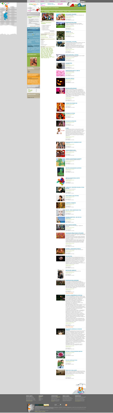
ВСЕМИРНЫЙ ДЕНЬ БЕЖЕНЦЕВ (72, 280)
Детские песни (77, 398)
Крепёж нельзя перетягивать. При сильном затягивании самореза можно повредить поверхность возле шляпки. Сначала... (33, 48)
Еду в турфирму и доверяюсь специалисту (34, 19)
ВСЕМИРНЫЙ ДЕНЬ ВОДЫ (71, 22)
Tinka (44, 52)
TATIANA (42, 54)
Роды (41, 4)
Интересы (29, 398)
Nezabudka (51, 50)
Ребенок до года (50, 3)
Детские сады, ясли (54, 399)
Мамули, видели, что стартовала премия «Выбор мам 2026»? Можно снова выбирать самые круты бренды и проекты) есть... (33, 81)
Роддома (52, 396)
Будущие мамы (28, 397)
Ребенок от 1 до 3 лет (51, 4)
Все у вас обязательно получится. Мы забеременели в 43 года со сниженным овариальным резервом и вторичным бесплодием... (33, 41)
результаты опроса (33, 26)
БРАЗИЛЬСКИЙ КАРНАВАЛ (71, 88)
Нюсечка (45, 57)
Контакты (43, 411)
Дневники (32, 397)
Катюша (50, 56)
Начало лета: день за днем (71, 370)
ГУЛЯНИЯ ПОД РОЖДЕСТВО (71, 103)
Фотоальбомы (47, 11)
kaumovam (43, 51)
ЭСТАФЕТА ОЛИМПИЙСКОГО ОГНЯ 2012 (74, 295)
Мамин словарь (83, 396)
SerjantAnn (43, 56)
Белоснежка (47, 51)
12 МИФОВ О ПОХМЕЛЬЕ (71, 202)
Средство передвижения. (46, 25)
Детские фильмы (82, 399)
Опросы (40, 398)
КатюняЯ (51, 52)
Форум (56, 11)
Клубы (40, 397)
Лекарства (52, 398)
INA (51, 53)
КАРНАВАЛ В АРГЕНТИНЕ (71, 121)
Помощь (65, 11)
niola (47, 53)
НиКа (47, 54)
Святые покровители (68, 399)
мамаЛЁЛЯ (51, 48)
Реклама (36, 411)
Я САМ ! (67, 128)
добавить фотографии (69, 326)
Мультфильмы (77, 399)
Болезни (56, 398)
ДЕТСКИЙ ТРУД (69, 256)
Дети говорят (33, 398)
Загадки (83, 397)
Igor (45, 54)
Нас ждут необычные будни (71, 360)
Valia (47, 49)
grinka (42, 52)
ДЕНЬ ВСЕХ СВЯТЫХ (70, 78)
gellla (49, 49)
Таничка (50, 54)
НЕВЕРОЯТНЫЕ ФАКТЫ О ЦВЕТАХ (73, 70)
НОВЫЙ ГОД (68, 31)
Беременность (43, 3)
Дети (27, 398)
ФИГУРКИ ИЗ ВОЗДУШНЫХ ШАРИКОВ (73, 167)
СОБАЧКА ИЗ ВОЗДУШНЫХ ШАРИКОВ (73, 158)
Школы (59, 399)
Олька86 (44, 53)
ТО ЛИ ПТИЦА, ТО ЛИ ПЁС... (71, 41)
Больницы (52, 397)
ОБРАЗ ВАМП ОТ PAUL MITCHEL (72, 195)
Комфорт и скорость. (45, 26)
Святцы (64, 399)
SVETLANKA (43, 48)
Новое (70, 11)
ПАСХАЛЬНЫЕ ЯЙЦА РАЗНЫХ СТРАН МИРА (75, 233)
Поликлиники (56, 397)
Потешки (81, 397)
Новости (40, 400)
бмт (44, 50)
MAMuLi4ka (46, 55)
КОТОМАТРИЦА (69, 63)
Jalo (49, 53)
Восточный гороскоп (66, 397)
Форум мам (40, 396)
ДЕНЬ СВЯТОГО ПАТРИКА (71, 224)
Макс (42, 53)
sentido (47, 48)
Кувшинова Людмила (44, 37)
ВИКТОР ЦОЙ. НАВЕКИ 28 (71, 270)
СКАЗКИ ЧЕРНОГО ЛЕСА (71, 150)
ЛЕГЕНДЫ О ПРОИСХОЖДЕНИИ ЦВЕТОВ (74, 351)
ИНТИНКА (47, 50)
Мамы (27, 396)
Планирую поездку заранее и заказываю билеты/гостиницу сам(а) (34, 21)
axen (48, 57)
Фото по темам (33, 399)
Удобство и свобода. (45, 27)
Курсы (55, 396)
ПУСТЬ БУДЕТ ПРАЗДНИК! (71, 14)
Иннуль (42, 55)
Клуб (42, 11)
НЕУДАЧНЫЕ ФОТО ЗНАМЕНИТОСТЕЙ (73, 142)
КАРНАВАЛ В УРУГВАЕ (70, 113)
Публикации (61, 11)
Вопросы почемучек (78, 396)
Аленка (42, 49)
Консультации (58, 396)
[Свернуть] (39, 13)
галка (45, 49)
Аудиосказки (81, 398)
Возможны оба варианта (33, 23)
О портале (40, 411)
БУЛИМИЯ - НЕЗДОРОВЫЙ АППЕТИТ (73, 248)
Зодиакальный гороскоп (66, 396)
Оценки (40, 399)
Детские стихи (77, 397)
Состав (52, 11)
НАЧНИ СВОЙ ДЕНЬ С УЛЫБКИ (72, 54)
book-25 (51, 51)
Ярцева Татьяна (43, 35)
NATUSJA (47, 56)
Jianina (42, 57)
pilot (49, 52)
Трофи (50, 55)
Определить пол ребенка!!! (67, 400)
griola (47, 52)
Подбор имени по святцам (69, 398)
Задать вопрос (60, 3)
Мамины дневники (31, 396)
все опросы (38, 26)
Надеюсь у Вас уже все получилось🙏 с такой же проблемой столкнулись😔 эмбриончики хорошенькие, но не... (33, 34)
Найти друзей (60, 4)
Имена (64, 398)
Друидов (70, 397)
